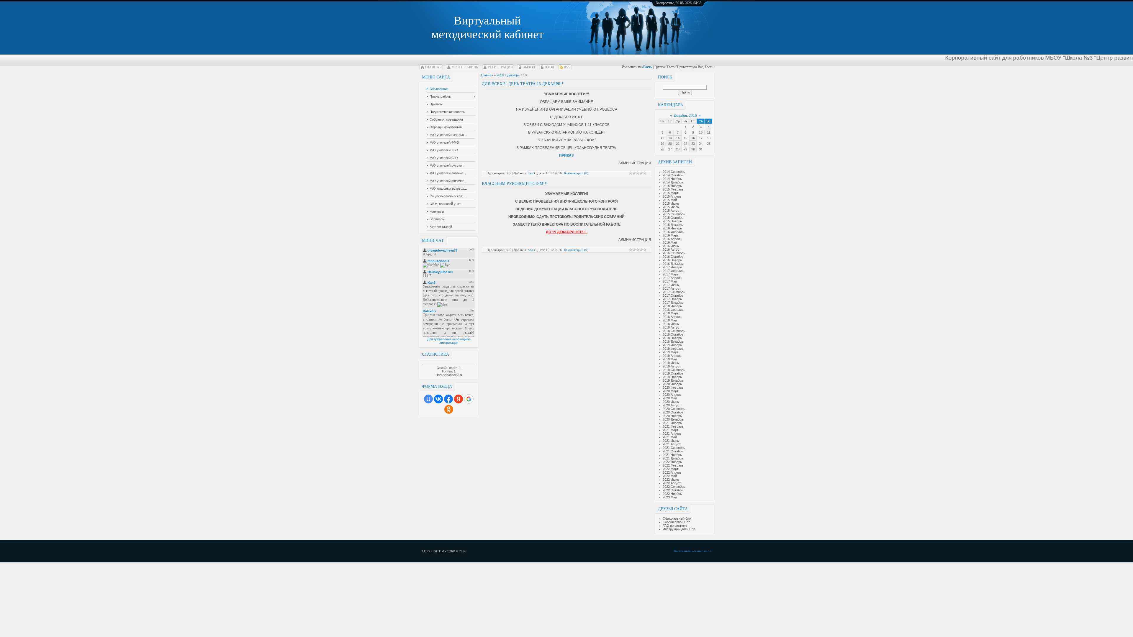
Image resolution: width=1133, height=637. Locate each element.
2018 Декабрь (673, 341)
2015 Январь (672, 186)
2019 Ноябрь (672, 377)
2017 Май (670, 281)
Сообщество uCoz (676, 522)
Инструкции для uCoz (679, 529)
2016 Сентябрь (674, 253)
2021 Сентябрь (674, 447)
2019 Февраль (673, 348)
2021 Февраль (673, 426)
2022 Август (672, 483)
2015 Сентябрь (674, 214)
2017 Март (670, 274)
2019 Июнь (671, 363)
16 (693, 138)
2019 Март (670, 352)
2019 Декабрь (673, 380)
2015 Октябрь (673, 217)
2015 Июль (671, 207)
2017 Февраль (673, 270)
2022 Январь (672, 462)
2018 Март (670, 313)
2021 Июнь (671, 440)
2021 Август (672, 444)
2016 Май (670, 242)
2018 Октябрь (673, 334)
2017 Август (672, 288)
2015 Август (672, 210)
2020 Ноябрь (672, 416)
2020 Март (670, 391)
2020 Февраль (673, 387)
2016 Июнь (671, 246)
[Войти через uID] (428, 399)
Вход (549, 67)
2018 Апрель (672, 316)
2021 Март (670, 430)
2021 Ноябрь (672, 455)
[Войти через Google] (469, 399)
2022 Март (670, 469)
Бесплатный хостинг (688, 551)
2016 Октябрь (673, 256)
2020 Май (670, 398)
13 (670, 138)
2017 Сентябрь (674, 292)
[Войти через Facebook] (448, 399)
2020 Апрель (672, 394)
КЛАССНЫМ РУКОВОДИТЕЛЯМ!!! (515, 183)
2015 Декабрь (673, 224)
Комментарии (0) (576, 173)
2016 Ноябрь (672, 260)
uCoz (707, 551)
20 (670, 143)
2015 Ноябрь (672, 221)
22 (685, 143)
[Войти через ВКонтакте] (438, 399)
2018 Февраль (673, 309)
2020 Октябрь (673, 412)
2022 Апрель (672, 472)
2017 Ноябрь (672, 299)
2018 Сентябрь (674, 331)
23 (693, 143)
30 (693, 149)
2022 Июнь (671, 479)
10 (701, 132)
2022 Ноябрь (672, 493)
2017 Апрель (672, 278)
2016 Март (670, 235)
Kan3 (531, 173)
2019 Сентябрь (674, 370)
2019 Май (670, 359)
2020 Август (672, 405)
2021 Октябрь (673, 451)
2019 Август (672, 366)
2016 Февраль (673, 232)
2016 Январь (672, 228)
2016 (500, 75)
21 (678, 143)
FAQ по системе (675, 525)
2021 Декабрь (673, 458)
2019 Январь (672, 345)
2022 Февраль (673, 465)
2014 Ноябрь (672, 178)
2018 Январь (672, 306)
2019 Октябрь (673, 373)
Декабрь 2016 (685, 116)
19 (662, 143)
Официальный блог (677, 518)
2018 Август (672, 327)
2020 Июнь (671, 401)
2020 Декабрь (673, 419)
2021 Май (670, 437)
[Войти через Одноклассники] (448, 409)
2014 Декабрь (673, 182)
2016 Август (672, 249)
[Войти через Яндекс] (458, 399)
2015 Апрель (672, 196)
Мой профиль (464, 67)
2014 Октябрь (673, 175)
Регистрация (500, 67)
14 (678, 138)
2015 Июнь (671, 203)
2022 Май (670, 476)
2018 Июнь (671, 324)
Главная (433, 67)
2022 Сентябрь (674, 486)
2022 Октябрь (673, 490)
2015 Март (670, 193)
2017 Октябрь (673, 295)
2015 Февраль (673, 189)
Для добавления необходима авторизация (449, 340)
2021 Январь (672, 423)
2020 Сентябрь (674, 409)
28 (678, 149)
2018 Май (670, 320)
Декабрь (513, 75)
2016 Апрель (672, 239)
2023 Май (670, 497)
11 (708, 132)
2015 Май (670, 200)
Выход (529, 67)
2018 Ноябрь (672, 338)
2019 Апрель (672, 355)
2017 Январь (672, 267)
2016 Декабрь (673, 263)
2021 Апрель (672, 433)
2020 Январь (672, 384)
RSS (567, 67)
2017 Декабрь (673, 302)
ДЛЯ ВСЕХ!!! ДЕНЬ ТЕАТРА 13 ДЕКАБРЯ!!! (523, 84)
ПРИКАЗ (566, 155)
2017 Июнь (671, 285)
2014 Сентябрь (674, 171)
